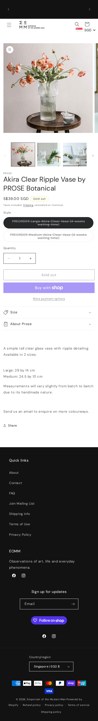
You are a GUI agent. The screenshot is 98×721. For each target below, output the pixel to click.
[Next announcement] (90, 9)
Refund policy (32, 705)
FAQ (12, 493)
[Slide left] (5, 156)
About (14, 473)
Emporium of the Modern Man (46, 699)
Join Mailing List (21, 503)
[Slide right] (93, 156)
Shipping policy (51, 711)
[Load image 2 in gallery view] (49, 155)
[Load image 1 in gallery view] (23, 155)
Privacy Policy (20, 535)
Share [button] (12, 425)
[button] (9, 25)
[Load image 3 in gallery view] (75, 155)
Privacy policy (54, 705)
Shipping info (19, 514)
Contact (15, 483)
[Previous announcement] (8, 9)
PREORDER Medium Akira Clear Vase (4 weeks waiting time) (48, 237)
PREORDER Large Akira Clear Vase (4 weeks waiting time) (48, 224)
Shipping (28, 205)
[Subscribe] (73, 604)
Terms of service (79, 705)
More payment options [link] (49, 299)
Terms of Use (19, 524)
